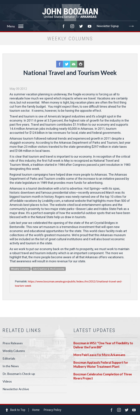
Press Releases (13, 343)
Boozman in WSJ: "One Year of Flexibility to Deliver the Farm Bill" (103, 345)
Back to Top (17, 410)
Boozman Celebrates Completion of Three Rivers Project (102, 376)
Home (36, 410)
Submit (131, 26)
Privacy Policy (52, 410)
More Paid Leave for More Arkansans (99, 355)
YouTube (89, 26)
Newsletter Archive (16, 389)
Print (80, 64)
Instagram (72, 26)
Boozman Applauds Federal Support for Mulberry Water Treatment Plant (100, 364)
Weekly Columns (14, 351)
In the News (11, 366)
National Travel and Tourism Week (70, 72)
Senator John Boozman (70, 12)
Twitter (81, 26)
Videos (7, 381)
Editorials (9, 358)
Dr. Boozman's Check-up (19, 374)
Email (73, 64)
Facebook (63, 26)
